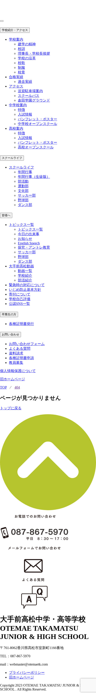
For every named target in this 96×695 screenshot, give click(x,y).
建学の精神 (27, 44)
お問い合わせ (10, 334)
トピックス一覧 (30, 229)
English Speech (29, 243)
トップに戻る (10, 408)
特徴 (21, 110)
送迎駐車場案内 (30, 91)
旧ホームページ (12, 379)
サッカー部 (27, 195)
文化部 (23, 191)
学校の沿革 (27, 58)
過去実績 (25, 81)
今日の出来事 (28, 234)
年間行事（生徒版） (34, 177)
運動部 (23, 186)
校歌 (21, 63)
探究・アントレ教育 (34, 247)
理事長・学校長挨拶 (34, 53)
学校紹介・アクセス (15, 30)
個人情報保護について (18, 371)
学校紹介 (25, 275)
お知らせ (25, 239)
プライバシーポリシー (27, 672)
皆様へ (6, 215)
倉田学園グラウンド (34, 100)
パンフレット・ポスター (37, 119)
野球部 (23, 200)
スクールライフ (12, 158)
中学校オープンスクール (37, 124)
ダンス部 (25, 205)
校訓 (21, 49)
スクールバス (28, 96)
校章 (21, 72)
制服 (21, 67)
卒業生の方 (9, 314)
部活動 (23, 181)
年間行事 (25, 172)
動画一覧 (25, 271)
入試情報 (25, 114)
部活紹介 (25, 280)
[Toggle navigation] (2, 21)
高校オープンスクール (36, 147)
